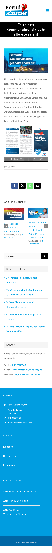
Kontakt (8, 446)
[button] (6, 226)
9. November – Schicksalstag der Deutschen (12, 227)
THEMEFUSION (35, 540)
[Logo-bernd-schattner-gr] (16, 3)
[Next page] (11, 159)
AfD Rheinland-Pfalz (16, 500)
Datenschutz (11, 455)
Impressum (10, 465)
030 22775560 (19, 365)
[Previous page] (7, 159)
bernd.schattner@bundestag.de (26, 370)
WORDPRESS (33, 542)
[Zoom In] (31, 159)
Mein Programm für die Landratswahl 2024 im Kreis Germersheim (37, 230)
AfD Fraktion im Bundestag (20, 491)
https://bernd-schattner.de (27, 374)
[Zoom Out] (26, 159)
